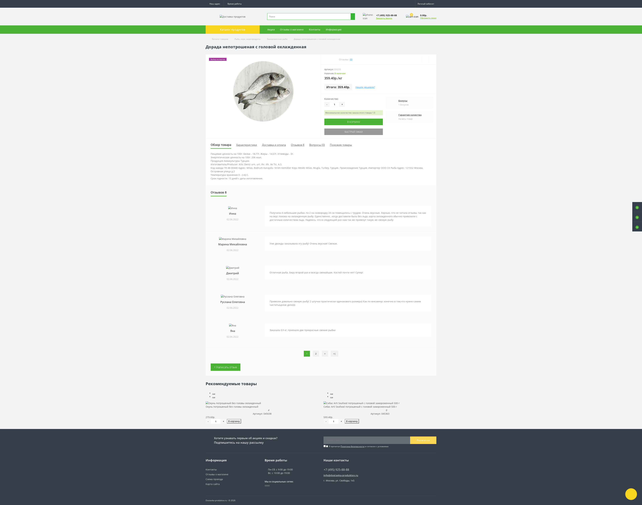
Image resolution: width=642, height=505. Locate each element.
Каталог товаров (220, 39)
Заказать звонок (384, 18)
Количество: (331, 98)
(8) (351, 59)
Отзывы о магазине (292, 29)
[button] (234, 4)
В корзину (353, 121)
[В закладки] (425, 59)
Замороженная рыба (277, 39)
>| (334, 353)
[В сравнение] (432, 59)
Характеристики (246, 145)
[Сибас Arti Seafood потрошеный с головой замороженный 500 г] (362, 402)
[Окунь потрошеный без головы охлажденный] (233, 402)
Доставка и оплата (274, 145)
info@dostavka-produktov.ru (341, 475)
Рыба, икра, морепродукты (247, 39)
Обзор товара (221, 145)
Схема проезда (214, 479)
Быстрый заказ (354, 131)
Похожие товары (341, 145)
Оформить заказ (428, 18)
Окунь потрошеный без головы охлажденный (232, 406)
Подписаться (423, 440)
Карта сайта (213, 484)
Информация (334, 29)
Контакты (314, 29)
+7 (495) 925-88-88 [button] (336, 470)
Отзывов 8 (297, 145)
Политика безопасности (352, 446)
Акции (271, 29)
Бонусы (402, 100)
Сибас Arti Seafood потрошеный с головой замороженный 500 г (360, 406)
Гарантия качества (409, 114)
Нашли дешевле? (365, 87)
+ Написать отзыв (225, 367)
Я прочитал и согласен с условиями (359, 446)
